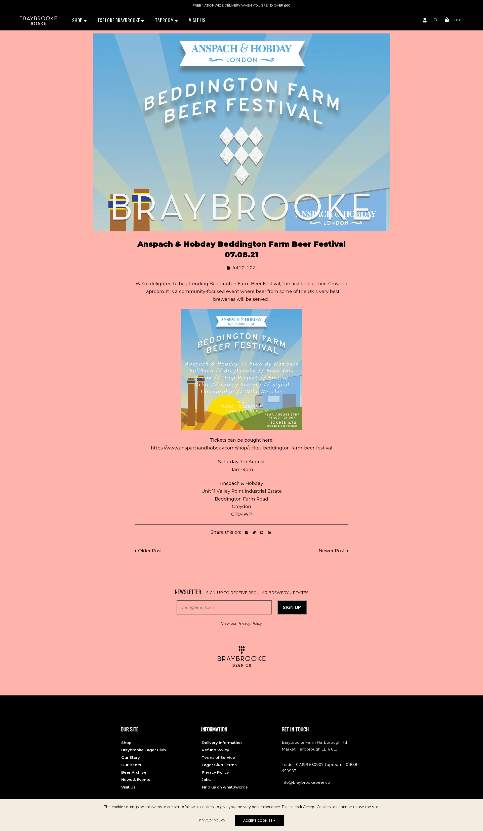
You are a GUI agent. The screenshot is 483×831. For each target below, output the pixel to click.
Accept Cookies (259, 820)
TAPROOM (165, 20)
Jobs (206, 779)
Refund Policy (215, 749)
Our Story (130, 757)
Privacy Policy (249, 623)
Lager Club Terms (219, 764)
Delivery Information (222, 742)
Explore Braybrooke (119, 20)
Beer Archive (133, 772)
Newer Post (332, 551)
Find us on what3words (225, 787)
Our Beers (131, 764)
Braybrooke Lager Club (143, 749)
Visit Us (197, 20)
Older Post (150, 551)
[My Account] (425, 20)
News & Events (135, 779)
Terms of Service (218, 757)
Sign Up (292, 607)
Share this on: (226, 532)
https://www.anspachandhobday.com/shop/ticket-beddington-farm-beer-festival (241, 448)
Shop (78, 20)
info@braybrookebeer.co (306, 782)
